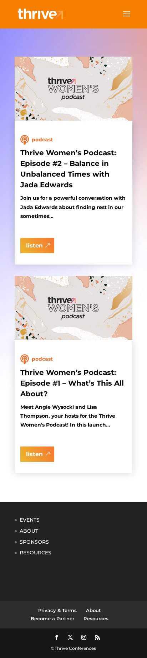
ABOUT (29, 531)
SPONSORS (34, 542)
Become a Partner (52, 618)
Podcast (42, 139)
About (93, 610)
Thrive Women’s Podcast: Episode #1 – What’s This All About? (72, 383)
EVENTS (30, 520)
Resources (95, 618)
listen (34, 245)
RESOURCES (35, 552)
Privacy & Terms (57, 610)
